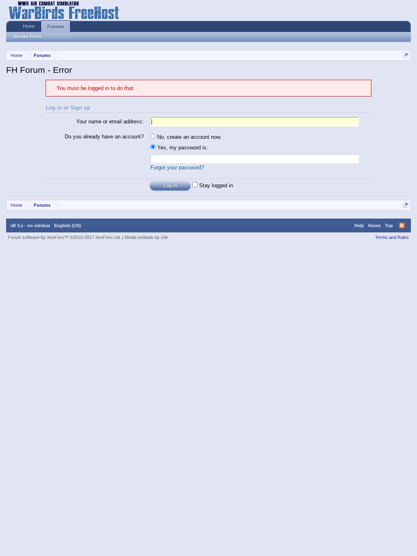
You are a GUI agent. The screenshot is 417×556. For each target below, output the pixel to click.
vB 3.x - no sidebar (30, 225)
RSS (402, 225)
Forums (55, 26)
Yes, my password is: (182, 147)
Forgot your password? (177, 167)
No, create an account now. (189, 137)
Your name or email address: (110, 121)
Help (359, 225)
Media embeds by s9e (146, 237)
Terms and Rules (392, 237)
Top (389, 225)
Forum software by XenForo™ (64, 237)
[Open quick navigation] (405, 55)
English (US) (67, 225)
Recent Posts (27, 36)
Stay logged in (215, 185)
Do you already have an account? (104, 137)
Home (29, 26)
